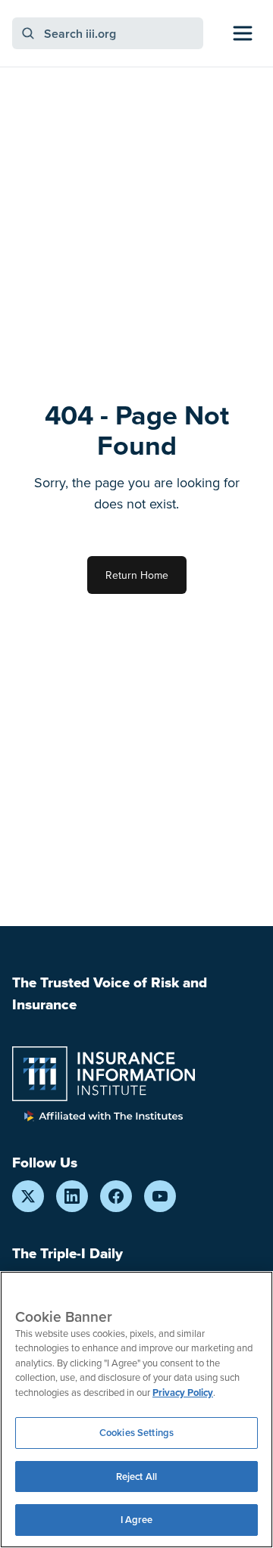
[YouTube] (160, 1196)
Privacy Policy (182, 1392)
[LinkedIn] (72, 1196)
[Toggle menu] (242, 33)
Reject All (136, 1476)
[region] (136, 1409)
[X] (28, 1196)
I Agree (137, 1519)
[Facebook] (116, 1196)
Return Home (136, 575)
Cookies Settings (136, 1432)
